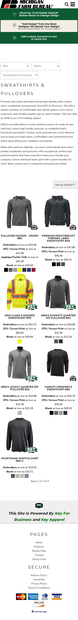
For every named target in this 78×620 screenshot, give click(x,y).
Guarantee (39, 579)
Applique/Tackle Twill (14, 257)
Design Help (39, 550)
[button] (66, 4)
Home (39, 542)
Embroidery (10, 244)
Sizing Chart (39, 559)
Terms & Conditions (39, 587)
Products (39, 546)
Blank (9, 265)
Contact (39, 555)
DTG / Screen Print (14, 249)
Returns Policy (39, 575)
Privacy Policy (39, 583)
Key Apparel (52, 519)
